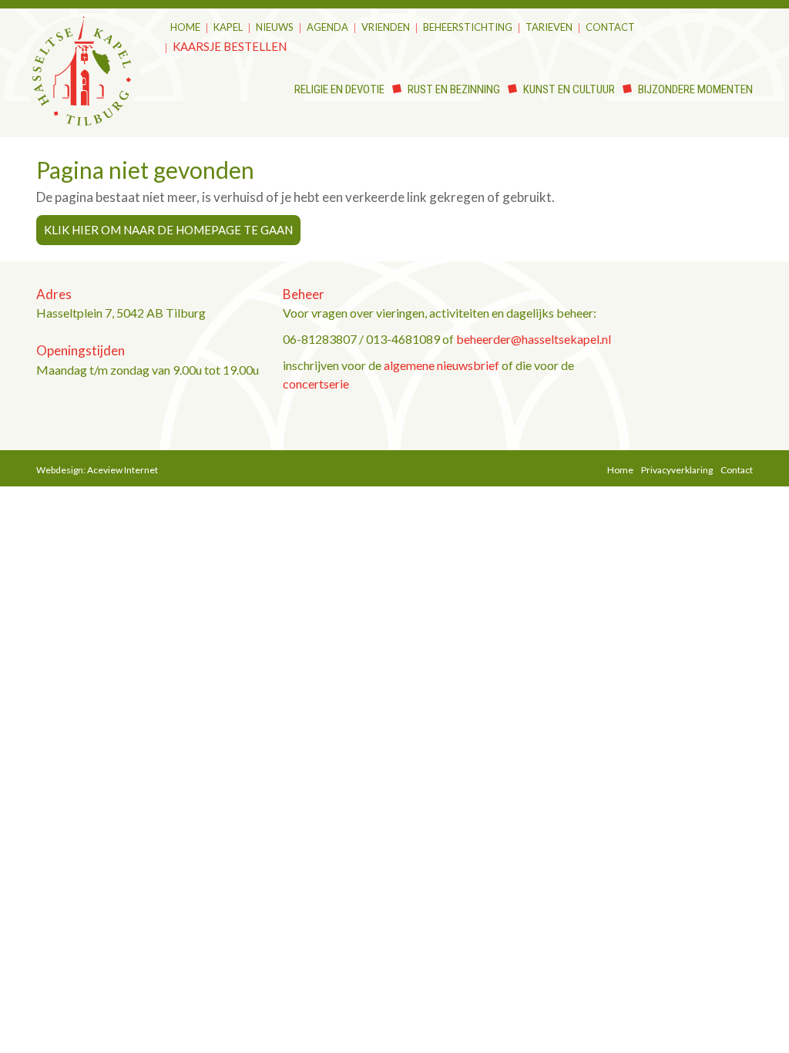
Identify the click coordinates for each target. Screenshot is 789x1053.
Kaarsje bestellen (230, 46)
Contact (610, 27)
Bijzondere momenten (695, 89)
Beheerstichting (467, 27)
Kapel (228, 27)
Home (185, 27)
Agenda (327, 27)
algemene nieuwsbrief (441, 365)
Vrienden (385, 27)
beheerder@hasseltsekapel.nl (533, 338)
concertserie (316, 383)
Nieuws (275, 27)
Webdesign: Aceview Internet (97, 470)
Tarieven (548, 27)
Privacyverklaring (677, 470)
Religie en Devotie (339, 89)
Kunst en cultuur (569, 89)
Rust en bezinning (454, 89)
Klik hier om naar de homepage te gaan (168, 230)
